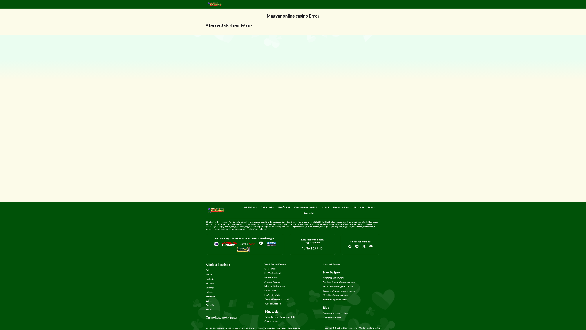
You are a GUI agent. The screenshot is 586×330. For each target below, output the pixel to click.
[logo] (215, 4)
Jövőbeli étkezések (332, 317)
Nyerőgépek (284, 207)
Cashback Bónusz (331, 264)
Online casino (267, 207)
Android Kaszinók (272, 281)
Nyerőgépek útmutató (333, 277)
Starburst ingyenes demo (335, 299)
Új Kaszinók (269, 268)
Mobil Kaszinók (271, 277)
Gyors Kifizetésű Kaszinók (276, 299)
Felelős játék (294, 328)
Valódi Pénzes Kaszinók (275, 264)
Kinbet (209, 309)
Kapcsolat (309, 213)
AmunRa (210, 305)
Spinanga (210, 287)
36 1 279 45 (314, 248)
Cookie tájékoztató (215, 327)
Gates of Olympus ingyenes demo (339, 291)
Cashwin (210, 279)
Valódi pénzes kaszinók (306, 207)
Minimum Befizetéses (274, 286)
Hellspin (209, 292)
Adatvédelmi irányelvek (275, 328)
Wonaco (210, 283)
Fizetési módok (341, 207)
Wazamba (210, 296)
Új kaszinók (358, 207)
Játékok (325, 207)
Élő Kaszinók (270, 290)
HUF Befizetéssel (272, 273)
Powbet (209, 274)
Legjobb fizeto (250, 207)
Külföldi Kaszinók (272, 303)
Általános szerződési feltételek (240, 328)
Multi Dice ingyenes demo (335, 295)
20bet (209, 300)
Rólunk (371, 207)
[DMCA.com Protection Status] (271, 244)
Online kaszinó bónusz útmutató (279, 317)
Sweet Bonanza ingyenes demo (338, 286)
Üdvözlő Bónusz (272, 321)
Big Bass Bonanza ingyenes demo (339, 282)
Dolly (208, 270)
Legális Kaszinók (272, 295)
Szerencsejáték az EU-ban (335, 313)
